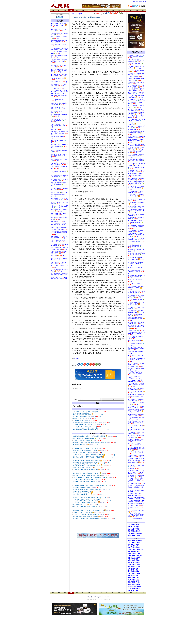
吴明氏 (133, 547)
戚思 (129, 571)
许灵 (138, 581)
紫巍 (135, 581)
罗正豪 (140, 540)
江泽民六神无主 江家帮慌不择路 (87, 492)
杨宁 (132, 546)
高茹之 (136, 562)
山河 (129, 546)
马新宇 (133, 540)
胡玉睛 (136, 533)
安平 (137, 590)
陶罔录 (129, 560)
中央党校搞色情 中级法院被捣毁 (87, 427)
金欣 (132, 524)
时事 (71, 10)
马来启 (129, 540)
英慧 (129, 559)
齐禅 (137, 575)
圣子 (134, 546)
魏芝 (132, 590)
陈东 (138, 571)
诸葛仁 (129, 577)
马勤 (132, 575)
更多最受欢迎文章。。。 (139, 518)
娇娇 (139, 584)
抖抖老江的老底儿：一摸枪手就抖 (88, 512)
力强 (134, 528)
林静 (129, 533)
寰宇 (125, 10)
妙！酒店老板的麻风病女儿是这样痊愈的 (90, 506)
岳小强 (138, 531)
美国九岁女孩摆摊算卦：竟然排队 (87, 487)
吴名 (129, 531)
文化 (113, 10)
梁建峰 (132, 533)
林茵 (137, 547)
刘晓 (129, 526)
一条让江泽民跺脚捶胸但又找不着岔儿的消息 (91, 469)
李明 (132, 528)
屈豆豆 (136, 573)
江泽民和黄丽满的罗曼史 (86, 444)
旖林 (134, 570)
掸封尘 (129, 547)
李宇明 (138, 551)
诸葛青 (133, 582)
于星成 (129, 582)
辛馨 (129, 573)
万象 (101, 10)
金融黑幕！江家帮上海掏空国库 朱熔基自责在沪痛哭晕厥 (94, 442)
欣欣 (137, 582)
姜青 (132, 566)
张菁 (137, 542)
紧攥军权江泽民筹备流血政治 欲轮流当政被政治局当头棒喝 (95, 485)
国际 (83, 10)
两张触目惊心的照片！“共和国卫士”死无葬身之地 (92, 460)
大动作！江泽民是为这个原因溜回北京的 (90, 479)
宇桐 (133, 553)
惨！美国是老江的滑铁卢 (86, 504)
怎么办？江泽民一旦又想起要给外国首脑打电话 (91, 412)
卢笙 (140, 586)
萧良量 (135, 566)
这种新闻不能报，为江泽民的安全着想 (89, 448)
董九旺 (132, 581)
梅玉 (134, 590)
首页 (53, 10)
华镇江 (133, 579)
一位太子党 (131, 586)
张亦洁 (137, 560)
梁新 (137, 579)
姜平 (133, 564)
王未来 (133, 549)
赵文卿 (129, 564)
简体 (134, 1)
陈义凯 (140, 555)
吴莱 (129, 575)
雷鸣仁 (140, 542)
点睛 (132, 559)
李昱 (129, 530)
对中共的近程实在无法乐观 (85, 420)
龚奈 (135, 531)
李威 (129, 570)
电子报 (144, 1)
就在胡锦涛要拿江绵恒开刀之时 (88, 452)
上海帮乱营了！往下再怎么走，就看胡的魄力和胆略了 (94, 455)
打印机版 (76, 358)
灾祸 (95, 10)
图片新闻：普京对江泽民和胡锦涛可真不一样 (91, 516)
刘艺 (129, 590)
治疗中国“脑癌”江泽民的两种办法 (88, 414)
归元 (138, 544)
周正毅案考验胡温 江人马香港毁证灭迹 (89, 438)
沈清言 (137, 526)
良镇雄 (133, 555)
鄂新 (132, 568)
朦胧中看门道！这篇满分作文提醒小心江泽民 (91, 450)
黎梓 (138, 577)
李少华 (136, 584)
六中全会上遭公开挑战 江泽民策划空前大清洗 (91, 429)
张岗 (133, 588)
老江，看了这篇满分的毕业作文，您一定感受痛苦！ (92, 500)
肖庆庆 (135, 571)
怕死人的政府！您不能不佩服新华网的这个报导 (92, 475)
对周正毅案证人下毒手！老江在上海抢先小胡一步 (92, 465)
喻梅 (132, 571)
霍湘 (135, 586)
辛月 (135, 551)
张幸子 (129, 542)
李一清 (129, 579)
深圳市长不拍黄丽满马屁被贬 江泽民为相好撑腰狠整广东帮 (95, 477)
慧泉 (137, 559)
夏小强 (132, 562)
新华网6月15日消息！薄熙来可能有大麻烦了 (91, 463)
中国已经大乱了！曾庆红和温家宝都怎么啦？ (91, 502)
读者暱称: (74, 399)
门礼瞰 (138, 566)
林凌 (139, 582)
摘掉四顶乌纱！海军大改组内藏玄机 (89, 467)
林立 (135, 577)
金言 (137, 555)
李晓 (133, 577)
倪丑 (129, 581)
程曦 (129, 528)
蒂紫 (137, 557)
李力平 (140, 562)
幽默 (77, 10)
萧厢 (139, 535)
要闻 (59, 10)
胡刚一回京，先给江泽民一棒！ (87, 494)
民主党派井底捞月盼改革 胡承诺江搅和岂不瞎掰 (92, 473)
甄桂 (139, 557)
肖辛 (137, 535)
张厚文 (138, 530)
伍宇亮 (137, 528)
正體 (137, 1)
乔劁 (129, 568)
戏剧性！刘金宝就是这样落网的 (88, 440)
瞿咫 (134, 568)
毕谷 (129, 557)
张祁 (135, 588)
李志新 (129, 553)
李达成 (136, 564)
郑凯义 (132, 531)
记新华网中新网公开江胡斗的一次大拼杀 (90, 481)
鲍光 (129, 566)
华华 (137, 570)
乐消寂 (132, 551)
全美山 (133, 542)
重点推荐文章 (59, 20)
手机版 (140, 1)
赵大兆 (129, 588)
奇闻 (89, 10)
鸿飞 (140, 560)
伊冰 (134, 575)
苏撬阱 (132, 573)
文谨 (134, 526)
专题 (119, 10)
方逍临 (129, 535)
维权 (131, 10)
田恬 (132, 570)
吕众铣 (138, 553)
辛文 (132, 526)
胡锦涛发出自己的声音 (84, 418)
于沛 (138, 586)
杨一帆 (135, 530)
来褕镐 (137, 549)
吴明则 (133, 560)
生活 (107, 10)
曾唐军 (141, 549)
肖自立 (138, 588)
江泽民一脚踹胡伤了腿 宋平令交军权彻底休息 (91, 489)
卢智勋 (129, 555)
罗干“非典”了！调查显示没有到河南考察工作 (91, 514)
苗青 (129, 562)
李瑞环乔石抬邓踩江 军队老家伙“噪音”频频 (89, 424)
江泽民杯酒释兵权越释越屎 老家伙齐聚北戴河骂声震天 (94, 518)
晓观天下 (133, 557)
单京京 (129, 584)
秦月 (137, 546)
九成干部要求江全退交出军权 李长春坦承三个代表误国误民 (95, 436)
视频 (137, 10)
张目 (139, 573)
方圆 (139, 547)
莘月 (135, 553)
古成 (135, 544)
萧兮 (132, 530)
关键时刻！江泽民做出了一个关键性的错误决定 (92, 497)
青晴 (139, 564)
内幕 (65, 10)
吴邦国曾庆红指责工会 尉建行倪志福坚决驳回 (91, 422)
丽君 (138, 524)
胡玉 (129, 551)
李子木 (133, 535)
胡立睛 (129, 549)
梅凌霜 (135, 524)
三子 (139, 579)
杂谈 (143, 10)
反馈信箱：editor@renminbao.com (98, 597)
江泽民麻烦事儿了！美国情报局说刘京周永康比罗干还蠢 (94, 510)
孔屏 (129, 524)
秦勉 (129, 544)
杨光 (137, 540)
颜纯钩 (132, 544)
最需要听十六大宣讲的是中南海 (87, 416)
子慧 (133, 584)
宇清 (134, 559)
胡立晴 (140, 533)
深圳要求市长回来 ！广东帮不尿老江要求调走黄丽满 (93, 457)
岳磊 (137, 568)
